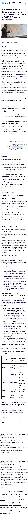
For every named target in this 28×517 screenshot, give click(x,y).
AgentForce (2, 491)
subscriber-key (5, 514)
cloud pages (2, 497)
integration (21, 421)
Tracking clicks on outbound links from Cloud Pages (12, 442)
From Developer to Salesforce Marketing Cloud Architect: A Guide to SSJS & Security (13, 13)
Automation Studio (18, 338)
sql (10, 511)
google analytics (15, 499)
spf (7, 511)
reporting (15, 505)
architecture (4, 421)
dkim (20, 497)
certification (24, 494)
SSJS (23, 68)
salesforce (19, 505)
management (2, 502)
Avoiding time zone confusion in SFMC (9, 454)
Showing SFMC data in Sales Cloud (8, 440)
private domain (18, 502)
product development (4, 505)
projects (10, 505)
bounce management (18, 494)
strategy (18, 511)
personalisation (9, 502)
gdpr (10, 499)
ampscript (11, 491)
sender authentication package (13, 507)
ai (5, 491)
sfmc (1, 511)
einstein (7, 499)
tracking (17, 514)
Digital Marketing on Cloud (13, 3)
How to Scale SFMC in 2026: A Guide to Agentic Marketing (14, 439)
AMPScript (3, 66)
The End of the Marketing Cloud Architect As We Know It (13, 474)
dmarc (2, 500)
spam (4, 511)
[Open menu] (26, 3)
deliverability (14, 497)
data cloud (7, 497)
